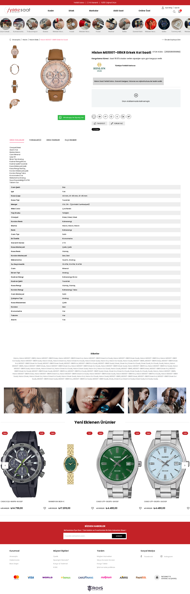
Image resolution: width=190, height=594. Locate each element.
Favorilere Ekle (45, 508)
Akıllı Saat (118, 10)
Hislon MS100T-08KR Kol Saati (160, 366)
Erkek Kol (123, 363)
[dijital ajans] (95, 589)
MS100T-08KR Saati (106, 363)
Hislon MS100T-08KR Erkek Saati (126, 358)
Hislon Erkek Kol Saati (75, 361)
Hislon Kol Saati (115, 361)
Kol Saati (154, 363)
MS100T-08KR (138, 361)
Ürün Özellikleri (17, 140)
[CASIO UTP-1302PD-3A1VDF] (119, 464)
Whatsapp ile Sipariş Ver (73, 117)
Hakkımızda (14, 560)
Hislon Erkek (47, 361)
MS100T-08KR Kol (71, 363)
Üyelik (55, 556)
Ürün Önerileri (53, 140)
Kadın (51, 10)
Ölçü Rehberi (70, 140)
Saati (161, 363)
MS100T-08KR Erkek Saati (53, 363)
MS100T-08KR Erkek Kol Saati (30, 363)
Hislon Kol (105, 361)
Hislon (15, 358)
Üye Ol (176, 8)
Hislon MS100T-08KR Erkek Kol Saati (98, 358)
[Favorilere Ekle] (94, 116)
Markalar (93, 10)
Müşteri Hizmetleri (104, 556)
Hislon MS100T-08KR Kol (149, 358)
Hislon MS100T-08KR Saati (31, 361)
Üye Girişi (169, 8)
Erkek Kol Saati (134, 363)
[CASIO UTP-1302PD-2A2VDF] (166, 464)
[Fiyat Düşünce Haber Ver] (117, 116)
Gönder (119, 536)
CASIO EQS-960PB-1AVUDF (12, 501)
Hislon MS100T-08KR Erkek (47, 358)
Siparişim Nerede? (61, 560)
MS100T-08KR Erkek (153, 361)
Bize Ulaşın (14, 563)
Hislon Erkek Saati (92, 361)
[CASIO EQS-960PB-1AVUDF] (23, 464)
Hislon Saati (127, 361)
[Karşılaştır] (105, 116)
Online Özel (144, 10)
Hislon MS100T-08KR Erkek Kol (71, 358)
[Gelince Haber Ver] (129, 116)
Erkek (71, 10)
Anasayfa (14, 556)
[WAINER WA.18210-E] (71, 464)
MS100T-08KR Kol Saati (88, 363)
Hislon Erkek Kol (59, 361)
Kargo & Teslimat (60, 563)
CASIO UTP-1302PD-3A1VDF (107, 501)
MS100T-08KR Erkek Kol (159, 368)
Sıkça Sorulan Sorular (106, 560)
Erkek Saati (145, 363)
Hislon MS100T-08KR (27, 358)
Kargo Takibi (102, 563)
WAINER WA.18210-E (56, 501)
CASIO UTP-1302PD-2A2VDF (155, 501)
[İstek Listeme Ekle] (99, 116)
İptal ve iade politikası (106, 567)
